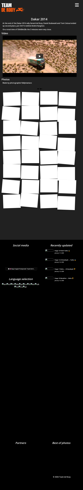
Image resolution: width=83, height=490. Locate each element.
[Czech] (25, 284)
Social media (21, 245)
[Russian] (21, 286)
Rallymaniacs (27, 83)
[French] (12, 284)
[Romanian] (16, 286)
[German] (16, 284)
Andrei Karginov (38, 26)
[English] (4, 284)
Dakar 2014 (39, 19)
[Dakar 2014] (12, 99)
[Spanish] (33, 284)
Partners (20, 443)
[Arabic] (25, 286)
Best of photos (61, 443)
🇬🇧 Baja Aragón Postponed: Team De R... (21, 269)
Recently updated (61, 245)
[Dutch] (8, 284)
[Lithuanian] (29, 284)
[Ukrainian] (37, 284)
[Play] (39, 56)
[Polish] (21, 284)
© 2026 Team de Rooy (62, 477)
